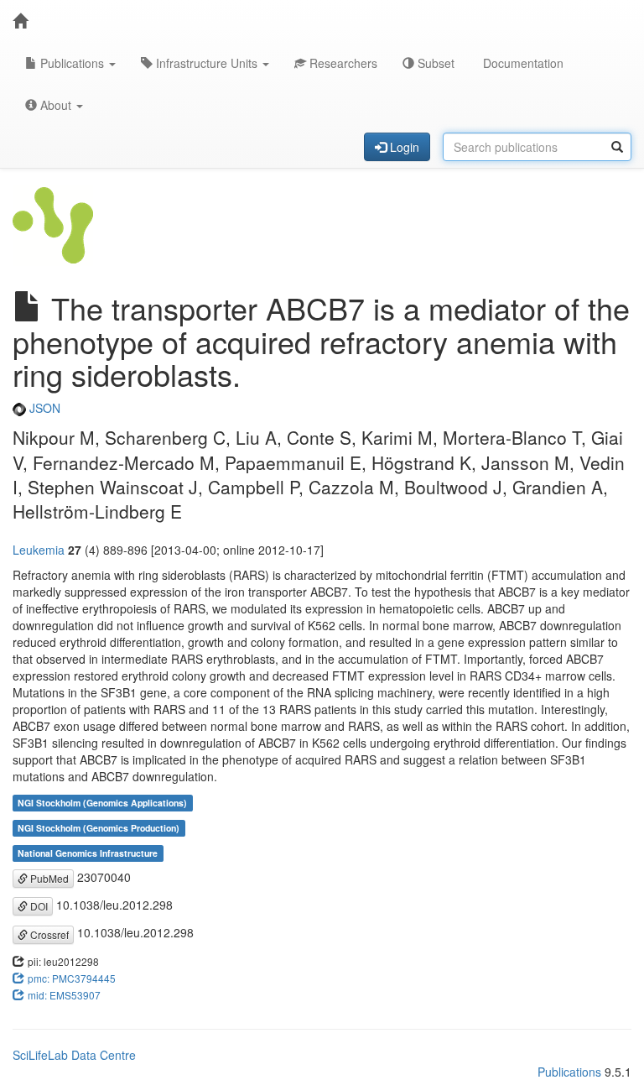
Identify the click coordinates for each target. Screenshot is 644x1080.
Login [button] (403, 146)
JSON (43, 407)
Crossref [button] (48, 934)
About (56, 105)
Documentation (522, 63)
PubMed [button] (48, 878)
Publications (72, 63)
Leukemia (39, 549)
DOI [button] (38, 906)
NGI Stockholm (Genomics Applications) (102, 802)
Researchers (341, 63)
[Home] (20, 21)
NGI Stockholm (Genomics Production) (98, 828)
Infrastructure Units (207, 63)
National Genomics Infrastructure (88, 853)
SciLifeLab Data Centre (74, 1054)
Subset (434, 63)
